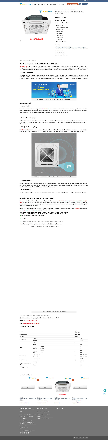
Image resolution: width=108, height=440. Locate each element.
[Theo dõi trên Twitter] (86, 0)
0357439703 (34, 320)
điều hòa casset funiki (63, 48)
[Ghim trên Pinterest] (62, 53)
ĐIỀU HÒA (35, 4)
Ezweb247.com (28, 437)
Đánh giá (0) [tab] (33, 60)
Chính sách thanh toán (41, 416)
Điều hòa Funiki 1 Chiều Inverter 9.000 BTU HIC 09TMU (28, 399)
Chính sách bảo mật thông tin (43, 418)
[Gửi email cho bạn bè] (60, 53)
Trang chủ (57, 10)
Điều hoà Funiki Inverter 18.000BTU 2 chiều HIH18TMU (44, 399)
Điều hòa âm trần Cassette (70, 10)
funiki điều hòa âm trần (70, 48)
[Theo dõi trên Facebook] (84, 0)
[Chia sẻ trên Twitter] (58, 53)
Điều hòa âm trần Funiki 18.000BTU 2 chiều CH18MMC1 (62, 399)
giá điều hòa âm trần (78, 48)
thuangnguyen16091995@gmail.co (27, 430)
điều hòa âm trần (59, 47)
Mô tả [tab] (21, 60)
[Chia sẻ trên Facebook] (56, 53)
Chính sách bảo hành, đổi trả (43, 411)
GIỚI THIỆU (61, 4)
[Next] (88, 391)
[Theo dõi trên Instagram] (85, 0)
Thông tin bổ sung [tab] (26, 60)
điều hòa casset (80, 47)
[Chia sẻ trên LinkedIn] (64, 53)
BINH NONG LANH (53, 4)
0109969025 (24, 425)
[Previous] (20, 391)
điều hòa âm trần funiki (73, 47)
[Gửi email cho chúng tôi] (87, 0)
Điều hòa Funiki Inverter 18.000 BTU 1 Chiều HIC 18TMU (79, 399)
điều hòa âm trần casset (66, 47)
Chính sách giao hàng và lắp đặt (43, 414)
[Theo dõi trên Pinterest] (29, 433)
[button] (81, 1)
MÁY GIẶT (40, 4)
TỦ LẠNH (46, 4)
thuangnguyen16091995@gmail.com (31, 323)
